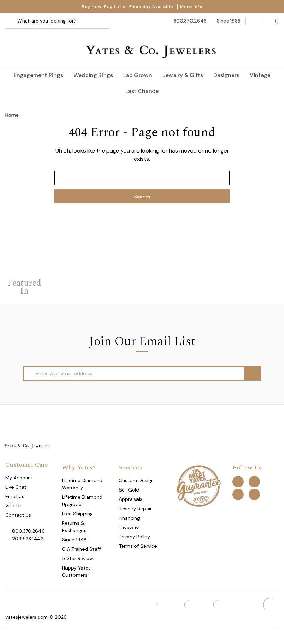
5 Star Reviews (79, 558)
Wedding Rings (93, 75)
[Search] (13, 21)
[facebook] (238, 482)
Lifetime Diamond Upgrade (82, 500)
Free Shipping (77, 514)
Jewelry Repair (135, 508)
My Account (19, 478)
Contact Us (18, 515)
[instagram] (238, 494)
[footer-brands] (199, 486)
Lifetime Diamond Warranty (82, 484)
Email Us (14, 496)
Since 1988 (74, 540)
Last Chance (142, 91)
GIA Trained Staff (81, 549)
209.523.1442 (27, 539)
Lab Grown (137, 75)
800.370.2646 (28, 531)
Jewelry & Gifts (182, 75)
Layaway (129, 527)
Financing (129, 518)
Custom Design (136, 480)
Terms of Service (138, 546)
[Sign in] (253, 21)
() (276, 21)
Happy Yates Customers (76, 571)
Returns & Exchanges (74, 526)
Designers (226, 75)
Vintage (260, 75)
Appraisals (130, 499)
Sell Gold (129, 490)
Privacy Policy (134, 536)
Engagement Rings (38, 75)
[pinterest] (254, 482)
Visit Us (13, 506)
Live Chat (15, 487)
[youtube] (254, 494)
